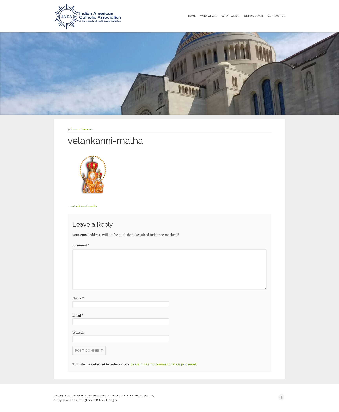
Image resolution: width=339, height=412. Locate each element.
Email (77, 315)
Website (78, 332)
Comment (80, 245)
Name (78, 298)
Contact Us (276, 15)
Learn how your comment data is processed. (164, 364)
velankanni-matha (84, 206)
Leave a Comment (81, 129)
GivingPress (85, 400)
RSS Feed (101, 400)
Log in (113, 400)
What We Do (230, 15)
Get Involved (253, 15)
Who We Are (208, 15)
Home (192, 15)
